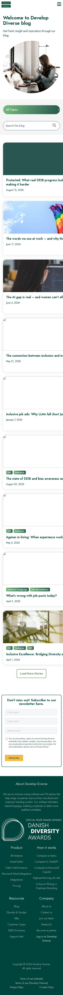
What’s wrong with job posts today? (31, 596)
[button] (31, 673)
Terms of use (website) (31, 978)
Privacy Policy (16, 987)
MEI (30, 648)
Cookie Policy (46, 987)
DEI (9, 472)
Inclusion (19, 472)
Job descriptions (40, 589)
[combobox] (27, 125)
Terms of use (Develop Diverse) (31, 983)
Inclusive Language (17, 589)
